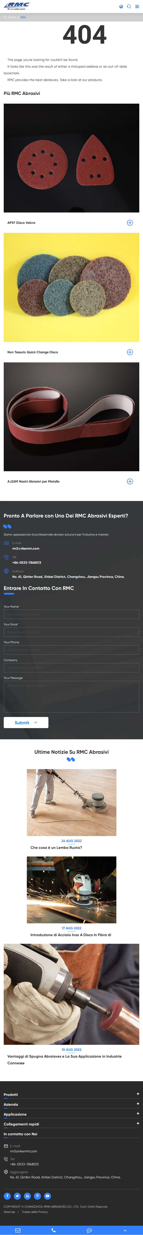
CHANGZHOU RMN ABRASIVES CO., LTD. (52, 1206)
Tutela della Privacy (35, 1212)
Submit (26, 722)
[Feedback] (89, 1230)
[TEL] (54, 1230)
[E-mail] (18, 1230)
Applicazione (15, 1114)
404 (23, 17)
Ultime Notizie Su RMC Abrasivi (71, 752)
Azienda (11, 1104)
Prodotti (11, 1094)
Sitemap (9, 1212)
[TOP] (125, 1230)
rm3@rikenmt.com (25, 548)
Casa (12, 17)
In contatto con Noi (20, 1134)
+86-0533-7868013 (26, 563)
